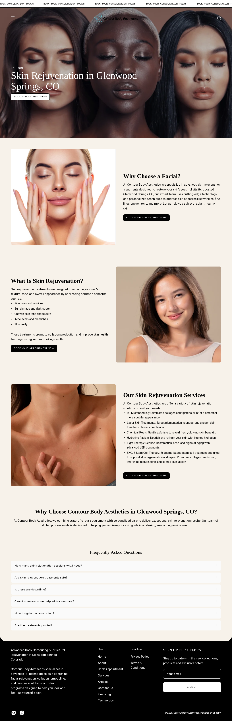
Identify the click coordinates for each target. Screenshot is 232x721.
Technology (106, 700)
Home (102, 656)
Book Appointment (110, 669)
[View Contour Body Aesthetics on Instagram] (13, 713)
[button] (219, 18)
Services (103, 675)
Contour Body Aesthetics (186, 712)
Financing (104, 694)
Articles (103, 682)
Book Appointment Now (30, 96)
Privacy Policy (139, 656)
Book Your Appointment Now (146, 217)
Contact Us (105, 688)
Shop (100, 649)
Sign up (192, 687)
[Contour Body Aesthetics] (116, 17)
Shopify (217, 712)
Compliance (136, 649)
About (102, 663)
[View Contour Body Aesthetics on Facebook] (22, 713)
